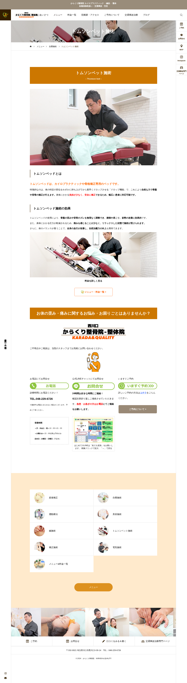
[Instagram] (5, 673)
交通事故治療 (131, 15)
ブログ (146, 15)
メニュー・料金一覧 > (95, 292)
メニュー (58, 15)
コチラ (143, 393)
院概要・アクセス (90, 15)
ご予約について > (137, 409)
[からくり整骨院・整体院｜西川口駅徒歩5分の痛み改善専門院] (21, 14)
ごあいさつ (42, 15)
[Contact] (5, 677)
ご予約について (112, 15)
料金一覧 (71, 15)
